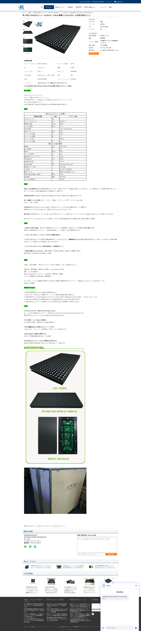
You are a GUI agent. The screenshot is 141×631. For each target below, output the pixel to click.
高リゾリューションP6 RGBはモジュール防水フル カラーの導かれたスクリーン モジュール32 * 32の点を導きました (80, 605)
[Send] (136, 628)
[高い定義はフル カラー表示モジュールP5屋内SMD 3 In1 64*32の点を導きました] (70, 581)
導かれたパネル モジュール (46, 526)
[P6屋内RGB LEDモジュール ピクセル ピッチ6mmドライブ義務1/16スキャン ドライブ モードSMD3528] (32, 581)
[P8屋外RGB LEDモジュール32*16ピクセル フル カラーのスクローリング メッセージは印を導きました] (89, 581)
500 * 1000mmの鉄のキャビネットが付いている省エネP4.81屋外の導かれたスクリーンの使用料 (57, 610)
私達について (59, 7)
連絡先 (112, 554)
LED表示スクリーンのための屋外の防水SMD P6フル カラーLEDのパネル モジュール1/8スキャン (73, 567)
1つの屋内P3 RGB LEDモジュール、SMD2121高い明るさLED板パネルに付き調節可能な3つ (80, 620)
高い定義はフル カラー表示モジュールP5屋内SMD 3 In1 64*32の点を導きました (70, 590)
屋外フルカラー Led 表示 (55, 599)
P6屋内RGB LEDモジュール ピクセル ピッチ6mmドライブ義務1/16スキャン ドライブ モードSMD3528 (32, 591)
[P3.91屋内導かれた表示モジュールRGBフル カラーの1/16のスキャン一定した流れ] (108, 581)
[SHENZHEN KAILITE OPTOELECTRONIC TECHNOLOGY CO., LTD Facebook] (93, 614)
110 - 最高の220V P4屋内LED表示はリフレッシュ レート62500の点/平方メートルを (34, 605)
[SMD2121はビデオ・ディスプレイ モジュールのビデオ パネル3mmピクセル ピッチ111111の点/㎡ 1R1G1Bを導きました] (26, 566)
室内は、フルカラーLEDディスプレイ (34, 600)
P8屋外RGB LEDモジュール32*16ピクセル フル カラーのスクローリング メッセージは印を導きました (89, 591)
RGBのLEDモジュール (40, 12)
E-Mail (62, 626)
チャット (109, 1)
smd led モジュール (33, 526)
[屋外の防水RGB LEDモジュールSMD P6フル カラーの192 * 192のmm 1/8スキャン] (51, 581)
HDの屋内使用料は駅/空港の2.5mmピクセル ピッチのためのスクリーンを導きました (34, 610)
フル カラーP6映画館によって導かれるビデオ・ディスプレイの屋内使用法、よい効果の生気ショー (34, 615)
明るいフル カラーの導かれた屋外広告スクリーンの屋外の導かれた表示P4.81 (57, 614)
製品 (30, 12)
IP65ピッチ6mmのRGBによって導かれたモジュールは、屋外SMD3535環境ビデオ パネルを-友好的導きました (80, 615)
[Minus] (136, 586)
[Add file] (103, 628)
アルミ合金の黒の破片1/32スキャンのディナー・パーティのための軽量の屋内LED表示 (34, 620)
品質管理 (79, 7)
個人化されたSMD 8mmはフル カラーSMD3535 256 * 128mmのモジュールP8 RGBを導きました (80, 610)
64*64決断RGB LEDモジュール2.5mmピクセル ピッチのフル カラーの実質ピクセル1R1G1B (105, 567)
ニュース (103, 7)
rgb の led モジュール (59, 526)
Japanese (119, 1)
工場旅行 (70, 7)
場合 (110, 7)
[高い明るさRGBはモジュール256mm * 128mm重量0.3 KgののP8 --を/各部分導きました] (28, 24)
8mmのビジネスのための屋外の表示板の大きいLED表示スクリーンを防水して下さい (57, 605)
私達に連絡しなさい (91, 7)
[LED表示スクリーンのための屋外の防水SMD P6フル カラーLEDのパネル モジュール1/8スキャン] (59, 566)
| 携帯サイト (77, 626)
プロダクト (49, 7)
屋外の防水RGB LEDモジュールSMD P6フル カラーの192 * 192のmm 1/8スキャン (51, 590)
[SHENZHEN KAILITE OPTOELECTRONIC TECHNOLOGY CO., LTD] (29, 7)
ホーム (25, 12)
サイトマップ (69, 626)
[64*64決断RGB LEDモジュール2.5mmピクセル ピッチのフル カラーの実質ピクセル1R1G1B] (91, 566)
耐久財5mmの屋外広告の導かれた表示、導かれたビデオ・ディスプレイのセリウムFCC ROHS (57, 619)
